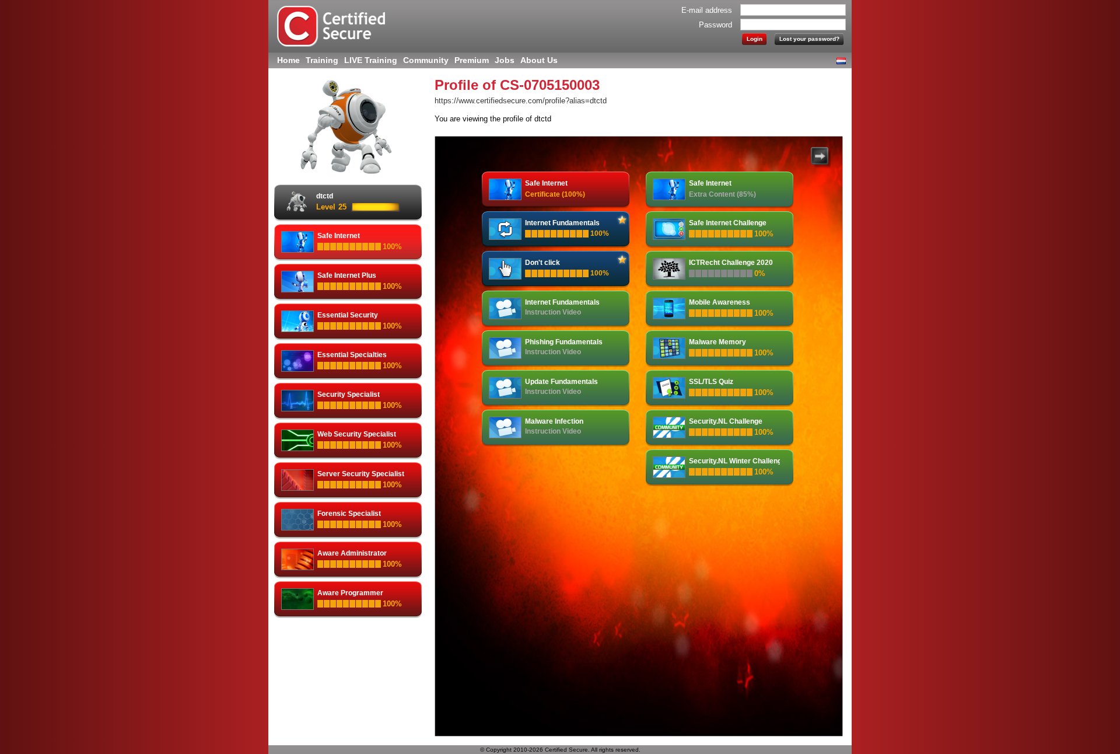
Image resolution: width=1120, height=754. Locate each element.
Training (322, 60)
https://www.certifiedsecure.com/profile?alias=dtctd (521, 100)
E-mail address (706, 10)
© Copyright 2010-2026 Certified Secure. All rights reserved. (560, 749)
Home (288, 60)
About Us (539, 60)
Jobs (504, 60)
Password (715, 24)
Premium (471, 60)
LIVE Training (370, 60)
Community (426, 60)
